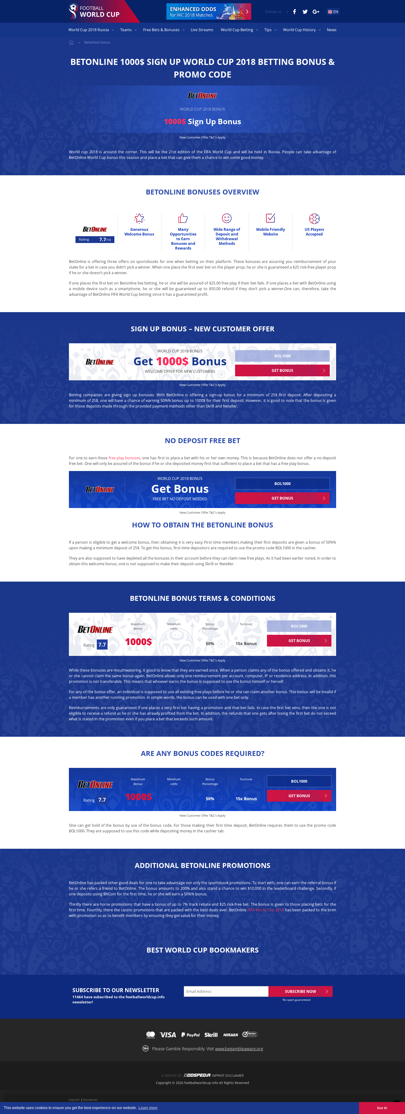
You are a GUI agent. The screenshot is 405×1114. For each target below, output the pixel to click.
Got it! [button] (382, 1108)
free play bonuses (124, 457)
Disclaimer (234, 1075)
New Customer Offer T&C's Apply (202, 137)
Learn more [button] (148, 1108)
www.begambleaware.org (239, 1048)
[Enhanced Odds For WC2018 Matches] (208, 11)
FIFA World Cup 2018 (266, 909)
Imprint (218, 1075)
